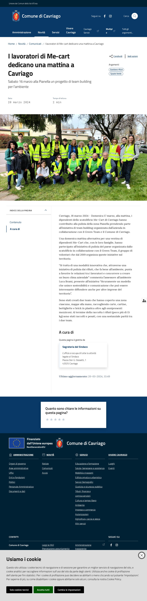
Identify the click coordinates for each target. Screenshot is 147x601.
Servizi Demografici (84, 482)
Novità (21, 44)
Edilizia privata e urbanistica (88, 477)
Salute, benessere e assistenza (90, 468)
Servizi (84, 455)
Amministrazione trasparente (83, 546)
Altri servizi (80, 523)
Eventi (111, 468)
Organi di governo (17, 463)
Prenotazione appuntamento (55, 548)
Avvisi (45, 473)
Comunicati (35, 44)
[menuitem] (21, 32)
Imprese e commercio (85, 509)
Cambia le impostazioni (69, 589)
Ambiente (80, 505)
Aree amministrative (18, 468)
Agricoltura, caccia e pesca (87, 519)
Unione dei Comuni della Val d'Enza (23, 3)
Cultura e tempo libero (85, 500)
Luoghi (111, 463)
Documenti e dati (17, 491)
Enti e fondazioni (17, 477)
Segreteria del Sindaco (75, 347)
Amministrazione (23, 455)
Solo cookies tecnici (19, 589)
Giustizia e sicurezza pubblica (88, 486)
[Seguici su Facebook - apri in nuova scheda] (103, 16)
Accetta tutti (43, 589)
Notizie (45, 463)
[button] (134, 16)
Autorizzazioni (81, 514)
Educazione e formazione (87, 463)
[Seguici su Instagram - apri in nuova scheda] (109, 16)
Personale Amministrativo (21, 486)
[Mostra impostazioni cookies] (144, 300)
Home (11, 44)
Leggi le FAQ (48, 545)
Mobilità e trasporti (84, 473)
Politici (12, 482)
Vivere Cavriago (117, 455)
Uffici (11, 473)
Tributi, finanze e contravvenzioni (83, 494)
